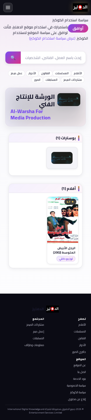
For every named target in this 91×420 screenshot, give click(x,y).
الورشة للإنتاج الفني (35, 100)
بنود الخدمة (79, 378)
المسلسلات (62, 73)
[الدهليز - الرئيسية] (80, 7)
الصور (37, 79)
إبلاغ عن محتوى (77, 399)
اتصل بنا (81, 372)
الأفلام (78, 73)
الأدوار (32, 73)
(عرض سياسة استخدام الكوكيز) (52, 38)
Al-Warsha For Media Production (30, 114)
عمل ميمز (16, 73)
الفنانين (82, 338)
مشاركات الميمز (72, 79)
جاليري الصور (79, 351)
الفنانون (45, 73)
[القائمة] (8, 7)
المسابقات (51, 79)
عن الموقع (80, 365)
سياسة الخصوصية (76, 385)
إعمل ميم (38, 331)
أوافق (78, 28)
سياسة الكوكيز (78, 392)
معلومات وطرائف (34, 345)
